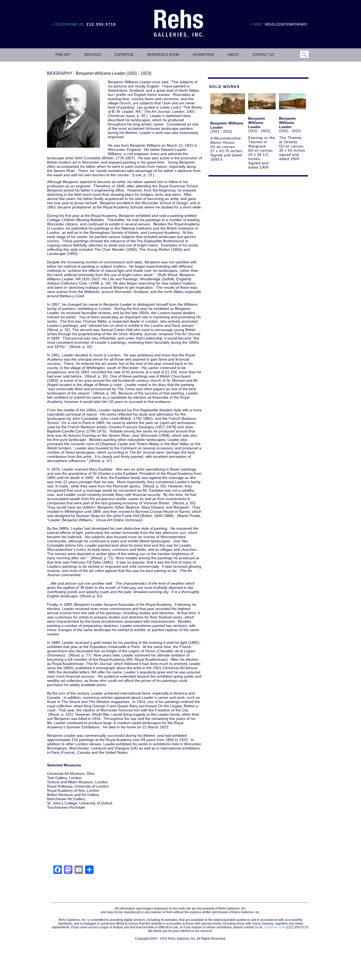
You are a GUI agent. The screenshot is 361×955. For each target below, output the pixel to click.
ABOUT (233, 55)
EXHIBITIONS (203, 55)
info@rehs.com (274, 927)
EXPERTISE (124, 55)
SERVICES (92, 55)
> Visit (256, 24)
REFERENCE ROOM (163, 55)
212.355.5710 (101, 24)
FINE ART (63, 55)
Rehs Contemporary (286, 24)
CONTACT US (263, 55)
